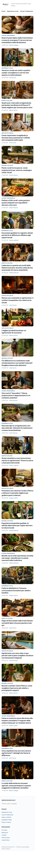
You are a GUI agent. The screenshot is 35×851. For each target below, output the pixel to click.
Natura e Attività (7, 165)
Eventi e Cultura (7, 100)
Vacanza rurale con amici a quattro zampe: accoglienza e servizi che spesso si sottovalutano (16, 72)
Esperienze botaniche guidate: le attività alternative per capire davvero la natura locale (17, 525)
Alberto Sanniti (13, 110)
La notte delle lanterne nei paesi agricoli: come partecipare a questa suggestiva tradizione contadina (16, 785)
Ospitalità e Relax (7, 133)
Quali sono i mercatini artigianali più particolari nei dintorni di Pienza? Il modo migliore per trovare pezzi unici (17, 105)
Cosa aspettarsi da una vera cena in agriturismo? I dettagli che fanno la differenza (16, 753)
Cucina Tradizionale (26, 11)
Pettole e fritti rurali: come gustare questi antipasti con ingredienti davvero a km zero (16, 202)
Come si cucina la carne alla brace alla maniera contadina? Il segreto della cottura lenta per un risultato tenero (17, 720)
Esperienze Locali (12, 11)
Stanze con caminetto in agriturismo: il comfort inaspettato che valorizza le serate (17, 300)
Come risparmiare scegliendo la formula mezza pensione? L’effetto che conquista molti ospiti (16, 137)
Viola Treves (12, 142)
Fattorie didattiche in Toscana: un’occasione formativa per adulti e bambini (16, 590)
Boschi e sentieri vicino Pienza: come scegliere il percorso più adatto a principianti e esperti (17, 688)
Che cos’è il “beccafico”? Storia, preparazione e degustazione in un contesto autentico (16, 395)
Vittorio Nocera (13, 175)
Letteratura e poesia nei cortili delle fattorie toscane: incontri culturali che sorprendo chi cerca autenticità (17, 267)
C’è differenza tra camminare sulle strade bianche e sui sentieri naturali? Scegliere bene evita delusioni (17, 363)
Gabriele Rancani (14, 272)
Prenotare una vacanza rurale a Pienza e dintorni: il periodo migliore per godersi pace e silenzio (17, 493)
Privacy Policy (6, 837)
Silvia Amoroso (13, 400)
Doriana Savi (12, 77)
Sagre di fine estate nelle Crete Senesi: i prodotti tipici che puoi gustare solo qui (17, 623)
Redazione (5, 832)
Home (3, 11)
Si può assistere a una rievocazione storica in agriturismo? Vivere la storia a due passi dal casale (17, 460)
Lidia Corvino (13, 305)
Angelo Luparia (13, 498)
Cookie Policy (6, 840)
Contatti (4, 835)
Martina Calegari (13, 45)
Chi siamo (4, 830)
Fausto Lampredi (13, 240)
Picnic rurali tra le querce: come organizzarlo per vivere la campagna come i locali (17, 170)
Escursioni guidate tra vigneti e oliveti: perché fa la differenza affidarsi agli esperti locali (17, 235)
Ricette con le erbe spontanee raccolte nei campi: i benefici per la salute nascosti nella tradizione (17, 558)
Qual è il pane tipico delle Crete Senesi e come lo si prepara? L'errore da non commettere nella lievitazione (17, 40)
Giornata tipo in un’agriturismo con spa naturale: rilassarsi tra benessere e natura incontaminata (17, 428)
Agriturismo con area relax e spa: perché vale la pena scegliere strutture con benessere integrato (17, 655)
